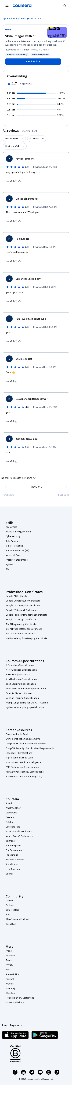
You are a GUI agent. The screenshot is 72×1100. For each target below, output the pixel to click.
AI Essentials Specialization (20, 665)
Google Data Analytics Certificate (23, 605)
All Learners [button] (11, 138)
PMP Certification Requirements (22, 767)
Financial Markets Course (19, 693)
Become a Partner (15, 859)
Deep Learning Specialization (21, 684)
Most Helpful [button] (12, 146)
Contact (10, 979)
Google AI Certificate (16, 596)
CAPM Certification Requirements (23, 739)
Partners (10, 905)
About (9, 803)
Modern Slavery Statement (20, 998)
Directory (10, 988)
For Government (14, 850)
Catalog (10, 822)
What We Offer (13, 808)
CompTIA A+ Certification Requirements (26, 743)
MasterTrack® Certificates (19, 836)
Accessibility (12, 974)
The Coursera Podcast (17, 919)
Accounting (11, 527)
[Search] (65, 6)
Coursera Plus (13, 827)
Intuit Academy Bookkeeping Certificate (26, 638)
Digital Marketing (14, 546)
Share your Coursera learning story (24, 776)
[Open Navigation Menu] (7, 6)
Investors (11, 955)
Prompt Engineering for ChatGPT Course (27, 703)
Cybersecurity (13, 536)
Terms (9, 960)
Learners (10, 900)
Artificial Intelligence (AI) (18, 531)
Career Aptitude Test (17, 734)
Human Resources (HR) (17, 550)
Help (8, 969)
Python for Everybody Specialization (25, 707)
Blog (8, 914)
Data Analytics (13, 541)
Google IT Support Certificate (21, 610)
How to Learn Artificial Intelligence (23, 762)
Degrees (10, 841)
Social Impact (13, 864)
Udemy (9, 874)
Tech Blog (11, 924)
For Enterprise (13, 845)
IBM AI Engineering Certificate (21, 624)
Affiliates (10, 993)
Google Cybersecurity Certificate (23, 601)
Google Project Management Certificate (26, 615)
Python (9, 564)
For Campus (12, 855)
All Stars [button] (34, 138)
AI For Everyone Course (18, 674)
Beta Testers (12, 910)
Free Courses (13, 869)
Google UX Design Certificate (21, 619)
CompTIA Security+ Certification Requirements (30, 748)
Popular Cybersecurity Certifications (25, 772)
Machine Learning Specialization (22, 698)
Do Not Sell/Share (15, 1002)
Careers (10, 817)
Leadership (11, 812)
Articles (10, 984)
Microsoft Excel (13, 555)
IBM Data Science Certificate (20, 633)
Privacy (9, 965)
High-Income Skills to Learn (20, 757)
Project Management (16, 560)
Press (9, 951)
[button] (19, 478)
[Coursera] (22, 6)
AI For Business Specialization (21, 670)
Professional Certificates (19, 831)
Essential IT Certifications (19, 753)
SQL (8, 569)
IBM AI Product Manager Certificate (24, 629)
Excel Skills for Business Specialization (26, 688)
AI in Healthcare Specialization (21, 679)
